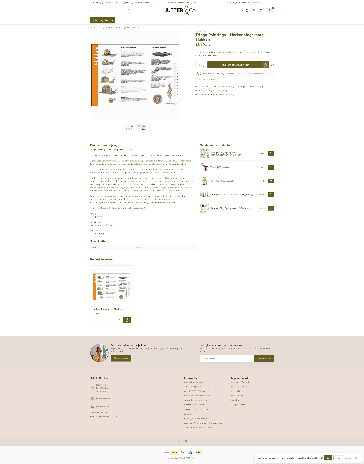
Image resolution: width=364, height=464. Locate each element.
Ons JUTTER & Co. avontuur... (198, 391)
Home (92, 27)
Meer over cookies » (352, 458)
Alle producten (238, 404)
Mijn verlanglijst (238, 395)
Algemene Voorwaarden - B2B (198, 427)
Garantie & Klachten (194, 404)
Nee (338, 458)
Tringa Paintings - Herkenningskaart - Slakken (119, 27)
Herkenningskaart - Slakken (107, 309)
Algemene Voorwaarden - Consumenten (203, 423)
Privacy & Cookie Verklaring (197, 418)
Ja (328, 458)
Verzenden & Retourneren (196, 400)
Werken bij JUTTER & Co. (196, 409)
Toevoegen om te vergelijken (205, 79)
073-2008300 (103, 398)
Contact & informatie (194, 382)
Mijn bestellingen (239, 386)
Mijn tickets (236, 391)
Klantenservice (121, 358)
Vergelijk (235, 400)
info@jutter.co (102, 406)
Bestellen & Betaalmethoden (198, 395)
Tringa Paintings (203, 31)
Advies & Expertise (192, 386)
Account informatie (240, 382)
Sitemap (188, 414)
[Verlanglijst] (260, 10)
